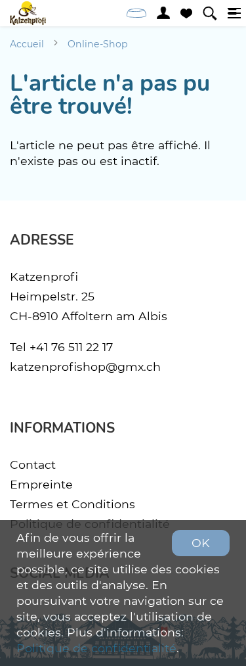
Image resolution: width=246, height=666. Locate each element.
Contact (33, 464)
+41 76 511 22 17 (71, 347)
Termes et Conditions (72, 504)
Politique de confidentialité (96, 648)
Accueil (27, 44)
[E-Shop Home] (28, 13)
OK (201, 543)
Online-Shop (98, 44)
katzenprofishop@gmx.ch (85, 366)
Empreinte (41, 484)
